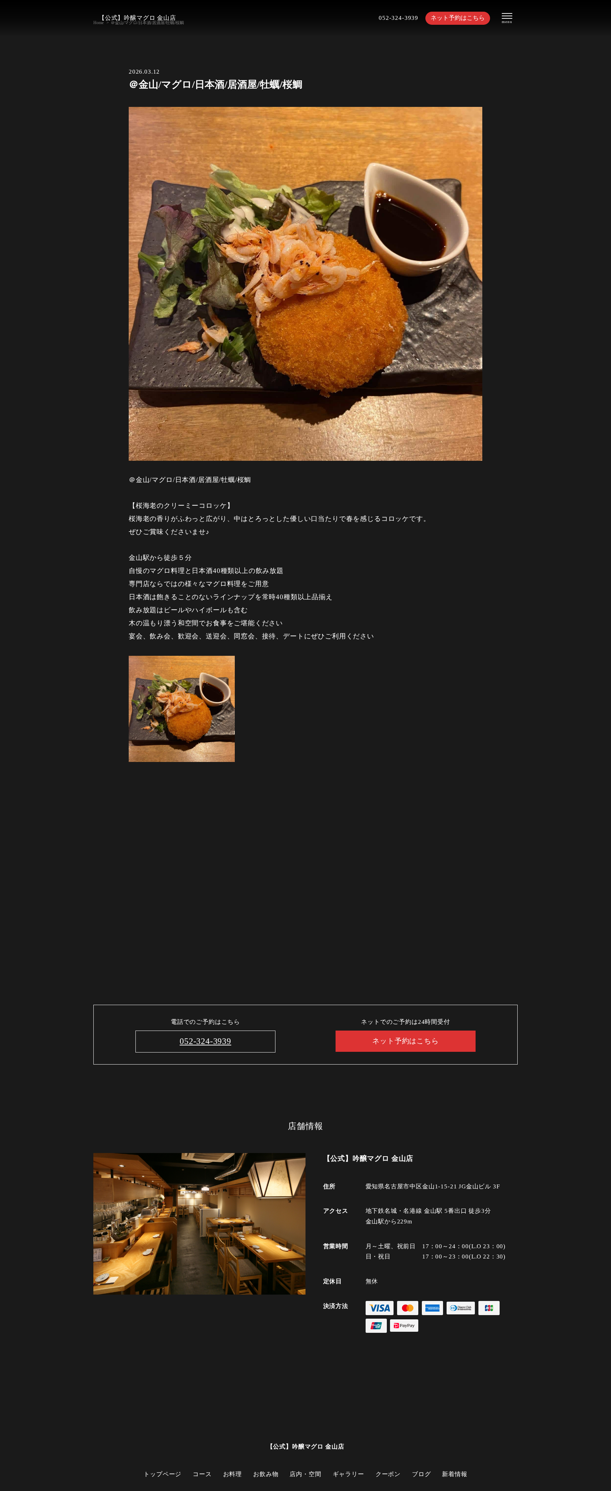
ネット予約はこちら (458, 18)
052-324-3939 (398, 18)
